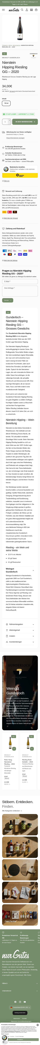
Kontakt (24, 1018)
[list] (20, 937)
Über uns (6, 181)
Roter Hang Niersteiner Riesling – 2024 (9, 762)
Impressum (16, 1018)
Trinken (5, 45)
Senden (6, 300)
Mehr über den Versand (11, 218)
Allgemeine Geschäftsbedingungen (21, 1021)
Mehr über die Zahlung (10, 260)
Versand (12, 91)
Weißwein (16, 45)
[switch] (4, 1042)
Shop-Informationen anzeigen (15, 138)
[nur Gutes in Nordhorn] (31, 9)
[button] (3, 9)
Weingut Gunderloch (11, 57)
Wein (10, 45)
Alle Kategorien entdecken (11, 811)
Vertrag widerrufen (20, 1012)
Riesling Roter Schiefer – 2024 (27, 761)
